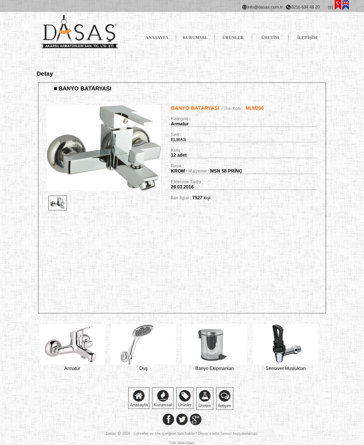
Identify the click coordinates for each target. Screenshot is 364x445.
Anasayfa (139, 405)
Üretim (204, 405)
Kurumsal (163, 405)
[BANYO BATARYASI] (104, 189)
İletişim (224, 405)
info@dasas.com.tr (265, 7)
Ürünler (185, 405)
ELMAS (178, 139)
